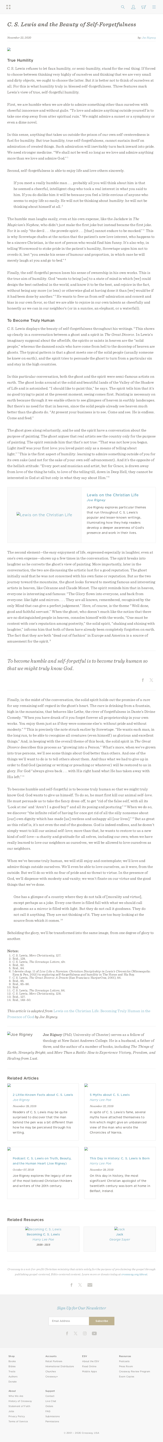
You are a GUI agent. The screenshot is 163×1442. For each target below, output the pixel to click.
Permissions (52, 1421)
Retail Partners (53, 1361)
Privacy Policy (16, 1416)
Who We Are (15, 1396)
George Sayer (119, 1239)
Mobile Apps (89, 1371)
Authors (12, 1376)
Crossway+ (51, 1376)
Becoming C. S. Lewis (43, 1234)
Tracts (11, 1371)
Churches (50, 1371)
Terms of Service (18, 1421)
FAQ (48, 1411)
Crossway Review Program (134, 1371)
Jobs (11, 1411)
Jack (119, 1234)
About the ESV (90, 1361)
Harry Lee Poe (100, 1100)
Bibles (12, 1366)
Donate (12, 1381)
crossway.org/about (134, 1274)
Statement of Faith (19, 1406)
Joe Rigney (149, 37)
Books (12, 1361)
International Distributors (59, 1366)
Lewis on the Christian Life (113, 495)
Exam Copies (126, 1376)
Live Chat (50, 1401)
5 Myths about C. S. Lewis (110, 1094)
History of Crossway (20, 1401)
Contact (50, 1396)
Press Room (126, 1366)
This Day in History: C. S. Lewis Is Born (120, 1158)
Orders (49, 1406)
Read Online (89, 1366)
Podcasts (124, 1361)
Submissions (52, 1416)
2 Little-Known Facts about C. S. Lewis (43, 1094)
